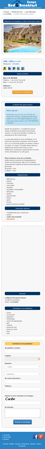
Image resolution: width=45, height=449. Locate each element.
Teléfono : (8, 386)
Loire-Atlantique (30, 12)
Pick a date (39, 359)
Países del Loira (17, 12)
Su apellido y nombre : (13, 348)
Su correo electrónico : (13, 378)
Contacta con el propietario (23, 92)
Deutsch (18, 444)
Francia (6, 12)
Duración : (8, 363)
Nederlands (25, 444)
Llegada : (8, 356)
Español (32, 444)
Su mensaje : (9, 407)
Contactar (6, 435)
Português (22, 446)
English (11, 444)
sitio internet (11, 219)
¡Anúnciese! (7, 437)
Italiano (38, 444)
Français (5, 444)
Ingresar (6, 439)
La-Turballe (7, 14)
